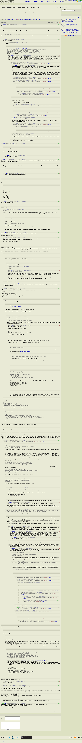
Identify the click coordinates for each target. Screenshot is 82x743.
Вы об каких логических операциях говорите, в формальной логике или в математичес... (32, 112)
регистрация (74, 0)
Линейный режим (50, 22)
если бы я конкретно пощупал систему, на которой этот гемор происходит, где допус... (33, 108)
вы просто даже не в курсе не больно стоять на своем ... (31, 583)
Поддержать (74, 741)
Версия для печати (65, 7)
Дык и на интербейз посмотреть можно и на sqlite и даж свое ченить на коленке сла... (36, 91)
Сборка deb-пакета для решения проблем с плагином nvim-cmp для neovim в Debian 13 (71, 32)
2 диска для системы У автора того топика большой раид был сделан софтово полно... (34, 611)
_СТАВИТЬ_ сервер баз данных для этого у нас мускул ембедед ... (34, 94)
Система (15, 19)
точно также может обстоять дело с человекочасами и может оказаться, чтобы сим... (33, 577)
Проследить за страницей (6, 741)
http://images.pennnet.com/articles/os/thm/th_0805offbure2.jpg (14, 283)
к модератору (24, 24)
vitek (11, 266)
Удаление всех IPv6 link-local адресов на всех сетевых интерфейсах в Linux (70, 21)
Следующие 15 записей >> (72, 35)
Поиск (60, 1)
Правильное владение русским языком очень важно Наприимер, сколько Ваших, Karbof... (32, 105)
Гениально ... (21, 605)
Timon (8, 155)
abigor (4, 34)
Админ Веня (17, 80)
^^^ (15, 39)
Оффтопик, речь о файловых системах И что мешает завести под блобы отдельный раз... (34, 127)
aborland (21, 90)
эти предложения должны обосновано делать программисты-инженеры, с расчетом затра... (32, 570)
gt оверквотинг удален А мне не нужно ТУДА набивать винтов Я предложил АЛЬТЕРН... (38, 621)
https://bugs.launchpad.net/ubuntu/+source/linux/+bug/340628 (33, 660)
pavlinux (7, 237)
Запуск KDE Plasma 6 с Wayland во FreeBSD (73, 33)
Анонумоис (14, 62)
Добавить (69, 741)
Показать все (56, 22)
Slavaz (5, 685)
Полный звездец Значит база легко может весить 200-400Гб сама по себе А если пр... (32, 78)
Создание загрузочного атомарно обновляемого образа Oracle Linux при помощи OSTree (71, 30)
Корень (5, 19)
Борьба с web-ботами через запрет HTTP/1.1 (73, 19)
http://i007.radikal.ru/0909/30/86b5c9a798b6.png (13, 306)
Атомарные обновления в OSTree (71, 24)
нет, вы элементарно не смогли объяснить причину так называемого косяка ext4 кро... (39, 590)
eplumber (5, 693)
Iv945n (15, 117)
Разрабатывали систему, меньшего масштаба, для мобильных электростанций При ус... (32, 81)
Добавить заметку (65, 6)
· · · (19, 24)
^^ (16, 42)
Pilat (16, 104)
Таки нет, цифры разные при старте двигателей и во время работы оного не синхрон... (35, 88)
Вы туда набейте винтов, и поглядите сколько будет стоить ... (32, 618)
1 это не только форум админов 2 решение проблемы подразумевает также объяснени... (24, 441)
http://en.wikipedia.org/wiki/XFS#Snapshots (27, 259)
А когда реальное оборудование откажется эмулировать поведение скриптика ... (34, 580)
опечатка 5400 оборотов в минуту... (34, 601)
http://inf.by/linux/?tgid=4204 (25, 351)
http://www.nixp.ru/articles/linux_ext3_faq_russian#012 (11, 627)
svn (5, 39)
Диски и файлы (20, 19)
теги (62, 1)
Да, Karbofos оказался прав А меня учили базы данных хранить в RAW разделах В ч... (32, 124)
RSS (59, 22)
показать (49, 63)
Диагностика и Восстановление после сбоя (32, 19)
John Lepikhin (14, 390)
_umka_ (12, 526)
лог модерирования (57, 711)
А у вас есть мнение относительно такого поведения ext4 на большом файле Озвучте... (38, 594)
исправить (59, 7)
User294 (7, 209)
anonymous (5, 24)
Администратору (10, 19)
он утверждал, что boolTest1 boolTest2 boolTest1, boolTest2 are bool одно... (31, 115)
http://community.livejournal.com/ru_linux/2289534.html (17, 48)
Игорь (5, 703)
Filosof (5, 288)
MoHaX (5, 232)
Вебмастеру (79, 741)
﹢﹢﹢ (17, 24)
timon (4, 143)
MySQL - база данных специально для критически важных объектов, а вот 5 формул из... (34, 84)
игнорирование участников (50, 711)
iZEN (19, 607)
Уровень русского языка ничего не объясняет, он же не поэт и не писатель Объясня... (30, 63)
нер (14, 133)
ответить (15, 24)
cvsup (8, 42)
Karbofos (12, 55)
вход (71, 0)
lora (12, 139)
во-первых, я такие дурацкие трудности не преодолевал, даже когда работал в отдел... (40, 598)
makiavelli (5, 201)
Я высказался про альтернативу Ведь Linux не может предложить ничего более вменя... (35, 614)
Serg (4, 159)
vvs (6, 681)
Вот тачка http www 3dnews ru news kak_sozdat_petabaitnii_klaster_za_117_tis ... (33, 608)
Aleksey (7, 427)
